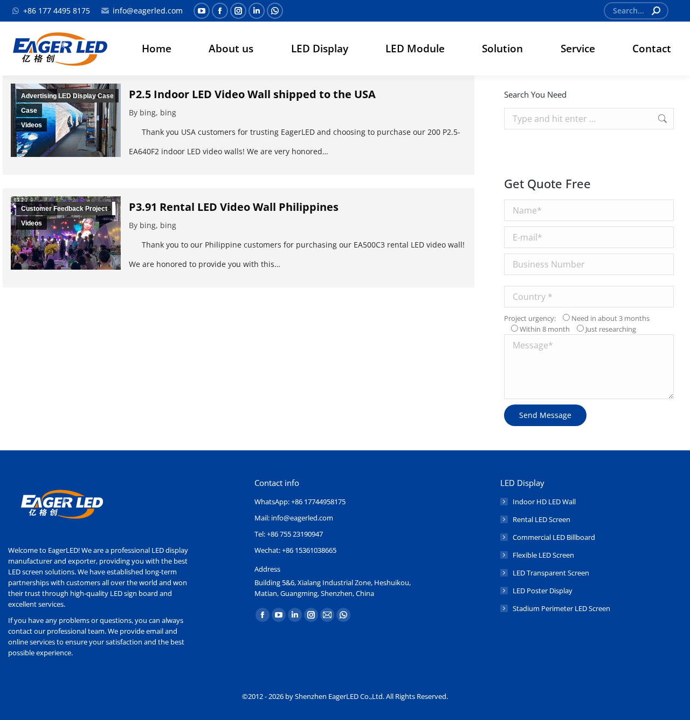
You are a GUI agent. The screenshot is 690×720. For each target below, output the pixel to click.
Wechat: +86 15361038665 (295, 550)
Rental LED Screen (541, 519)
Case (29, 110)
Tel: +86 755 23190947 (288, 534)
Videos (31, 125)
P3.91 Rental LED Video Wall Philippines (234, 207)
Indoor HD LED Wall (544, 501)
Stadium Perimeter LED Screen (561, 608)
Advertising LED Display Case (67, 96)
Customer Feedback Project (64, 208)
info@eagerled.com (148, 10)
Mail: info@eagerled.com (293, 518)
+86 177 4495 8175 (56, 10)
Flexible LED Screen (543, 555)
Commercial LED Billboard (554, 537)
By (152, 112)
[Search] (656, 10)
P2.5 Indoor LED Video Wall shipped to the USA (252, 94)
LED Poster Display (542, 590)
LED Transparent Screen (551, 573)
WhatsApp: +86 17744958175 (300, 501)
